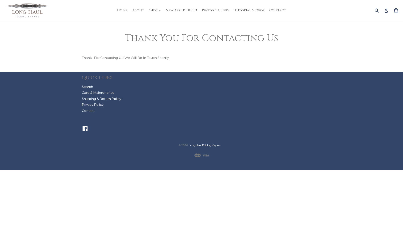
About (138, 10)
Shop (156, 10)
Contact (277, 10)
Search (87, 87)
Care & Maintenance (98, 93)
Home (122, 10)
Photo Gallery (215, 10)
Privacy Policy (92, 105)
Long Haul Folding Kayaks (204, 145)
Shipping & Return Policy (101, 99)
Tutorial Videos (249, 10)
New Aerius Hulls (181, 10)
